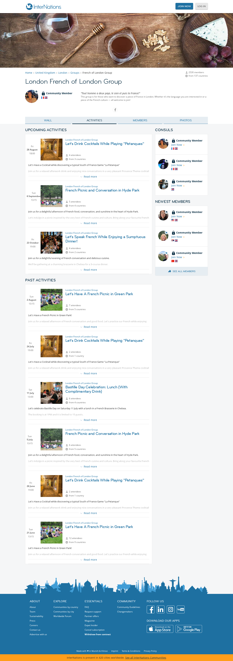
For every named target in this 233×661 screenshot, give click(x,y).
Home (28, 72)
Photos (186, 120)
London (62, 72)
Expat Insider (91, 625)
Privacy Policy (150, 651)
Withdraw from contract (98, 634)
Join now (184, 6)
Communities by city (64, 611)
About (33, 607)
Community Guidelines (128, 607)
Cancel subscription (94, 629)
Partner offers (92, 616)
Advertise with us (38, 634)
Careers (34, 625)
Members (140, 120)
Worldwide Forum (62, 616)
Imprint (114, 651)
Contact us (35, 629)
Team (32, 611)
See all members (184, 271)
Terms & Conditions (131, 651)
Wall (48, 120)
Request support (93, 611)
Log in (202, 6)
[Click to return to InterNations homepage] (43, 6)
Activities (94, 120)
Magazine (90, 620)
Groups (74, 72)
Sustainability (36, 616)
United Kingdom (45, 72)
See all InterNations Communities (145, 657)
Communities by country (66, 607)
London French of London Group (81, 139)
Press (32, 620)
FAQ (87, 607)
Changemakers (125, 611)
